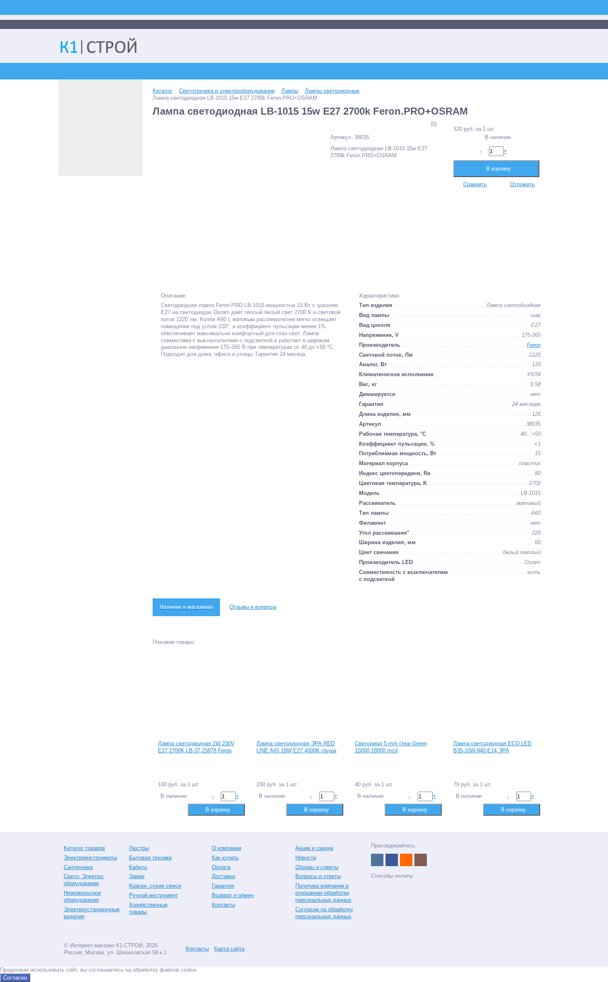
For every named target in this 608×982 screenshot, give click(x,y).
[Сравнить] (163, 809)
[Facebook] (391, 860)
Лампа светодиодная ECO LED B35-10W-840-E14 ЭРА (492, 747)
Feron (534, 345)
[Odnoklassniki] (406, 860)
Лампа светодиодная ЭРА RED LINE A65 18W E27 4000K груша (296, 747)
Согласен (15, 978)
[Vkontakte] (377, 860)
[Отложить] (176, 809)
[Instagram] (420, 860)
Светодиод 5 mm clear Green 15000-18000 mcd (391, 747)
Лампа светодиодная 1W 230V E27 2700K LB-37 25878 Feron (196, 747)
